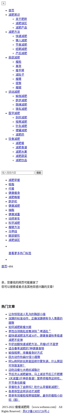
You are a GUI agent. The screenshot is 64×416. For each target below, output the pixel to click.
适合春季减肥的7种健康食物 (26, 348)
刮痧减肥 (21, 117)
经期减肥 (21, 48)
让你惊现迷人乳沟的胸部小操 (27, 314)
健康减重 (14, 214)
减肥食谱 (21, 147)
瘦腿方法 (14, 227)
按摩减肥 (21, 121)
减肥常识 (14, 14)
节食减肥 (21, 44)
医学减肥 (14, 113)
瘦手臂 (20, 70)
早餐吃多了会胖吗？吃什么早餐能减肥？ (34, 387)
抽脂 (11, 210)
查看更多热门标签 (20, 253)
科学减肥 (14, 222)
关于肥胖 (21, 19)
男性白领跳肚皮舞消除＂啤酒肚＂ (30, 331)
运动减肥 (14, 91)
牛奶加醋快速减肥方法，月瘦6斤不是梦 (33, 344)
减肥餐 (20, 143)
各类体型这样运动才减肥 (24, 391)
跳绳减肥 (21, 104)
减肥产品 (21, 27)
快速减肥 (21, 36)
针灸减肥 (21, 126)
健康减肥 (14, 205)
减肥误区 (21, 23)
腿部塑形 (14, 235)
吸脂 (11, 184)
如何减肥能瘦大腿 (20, 327)
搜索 (38, 172)
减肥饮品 (21, 160)
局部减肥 (14, 57)
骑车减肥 (21, 108)
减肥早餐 (14, 180)
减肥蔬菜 (21, 156)
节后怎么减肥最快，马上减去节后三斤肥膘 (36, 374)
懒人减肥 (21, 40)
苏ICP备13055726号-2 (36, 411)
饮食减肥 (14, 138)
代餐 (11, 188)
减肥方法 (14, 31)
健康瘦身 (14, 192)
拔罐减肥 (21, 130)
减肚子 (20, 74)
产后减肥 (21, 53)
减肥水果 (21, 151)
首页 (11, 10)
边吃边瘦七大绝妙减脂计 (24, 369)
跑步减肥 (21, 100)
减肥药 (20, 134)
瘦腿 (18, 87)
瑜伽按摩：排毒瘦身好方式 (26, 352)
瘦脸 (18, 61)
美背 (18, 66)
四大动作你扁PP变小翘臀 (24, 357)
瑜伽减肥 (21, 96)
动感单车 (14, 218)
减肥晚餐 (14, 197)
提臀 (18, 83)
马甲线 (13, 231)
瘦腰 (18, 78)
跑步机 (13, 201)
